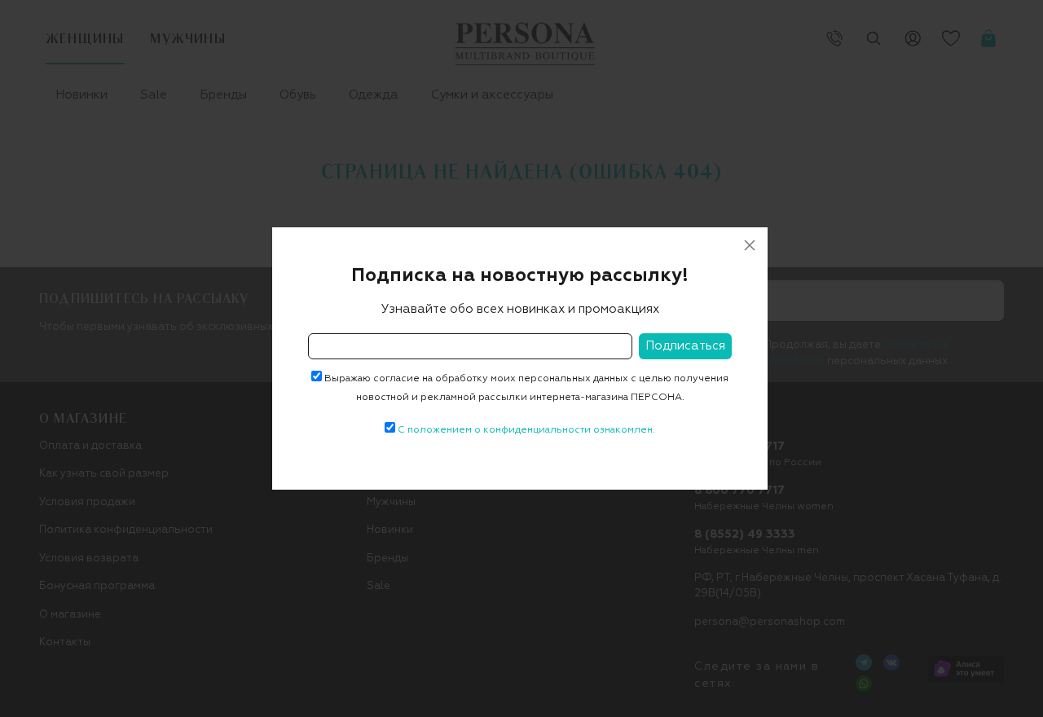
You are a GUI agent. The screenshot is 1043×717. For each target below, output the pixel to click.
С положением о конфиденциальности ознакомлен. (526, 430)
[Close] (750, 245)
